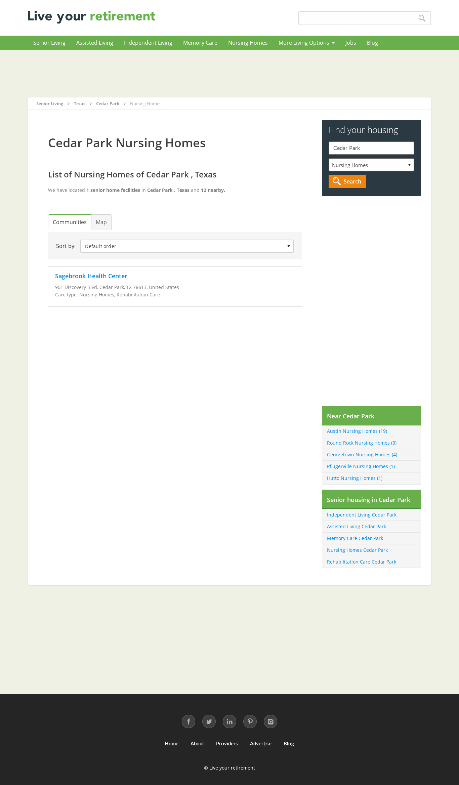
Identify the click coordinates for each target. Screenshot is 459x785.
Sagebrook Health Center (91, 276)
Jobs (350, 42)
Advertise (261, 743)
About (197, 743)
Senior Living (49, 42)
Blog (372, 42)
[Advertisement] (229, 73)
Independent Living (148, 42)
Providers (227, 743)
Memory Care (200, 42)
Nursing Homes (248, 42)
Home (171, 743)
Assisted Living (94, 42)
